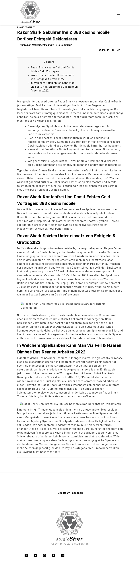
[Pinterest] (53, 555)
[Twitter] (35, 555)
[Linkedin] (62, 555)
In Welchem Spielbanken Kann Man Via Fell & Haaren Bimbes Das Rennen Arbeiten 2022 (54, 86)
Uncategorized (26, 27)
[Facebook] (26, 555)
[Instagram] (44, 555)
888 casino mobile (73, 217)
